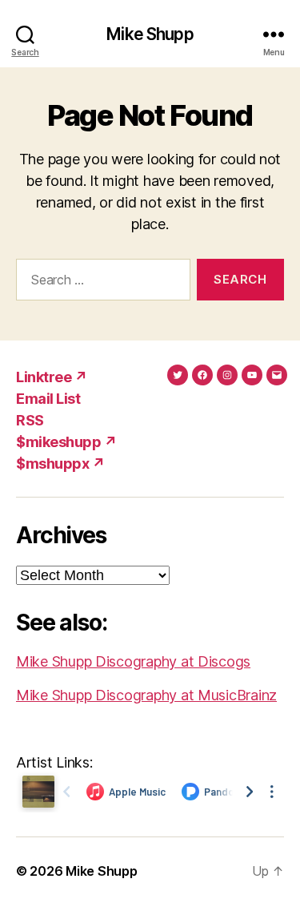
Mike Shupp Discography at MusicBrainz (146, 695)
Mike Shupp (149, 34)
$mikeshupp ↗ (66, 441)
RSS (30, 420)
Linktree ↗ (51, 377)
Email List (48, 398)
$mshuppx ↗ (60, 463)
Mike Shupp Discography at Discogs (133, 661)
